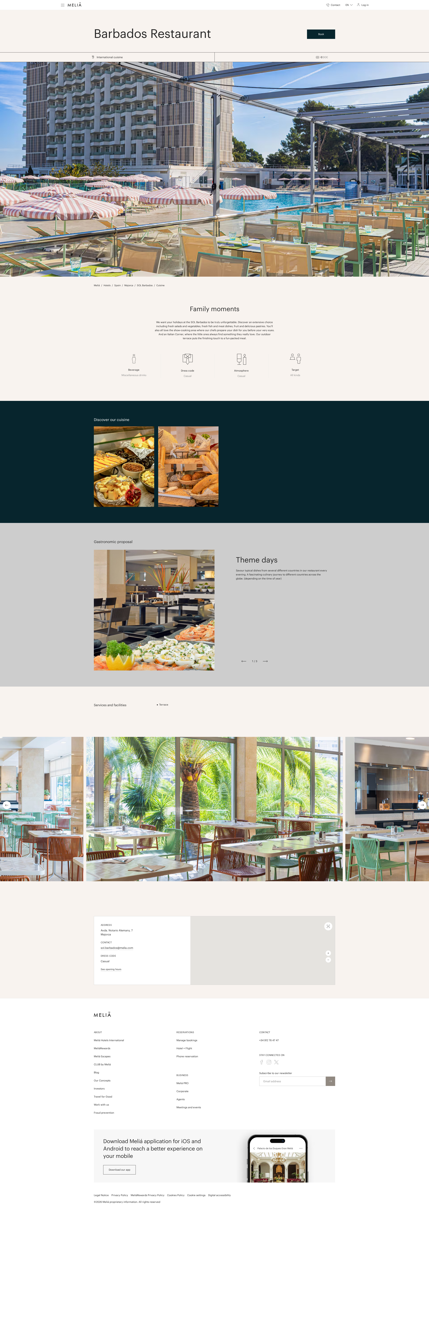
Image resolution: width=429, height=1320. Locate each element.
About (98, 1032)
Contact (264, 1032)
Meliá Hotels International (109, 1040)
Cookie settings (196, 1195)
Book (321, 34)
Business (182, 1075)
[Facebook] (261, 1062)
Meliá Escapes (102, 1056)
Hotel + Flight (184, 1048)
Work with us (101, 1104)
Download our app (119, 1169)
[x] (276, 1062)
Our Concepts (102, 1080)
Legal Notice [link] (101, 1195)
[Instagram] (269, 1062)
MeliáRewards (102, 1048)
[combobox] (349, 5)
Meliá (97, 285)
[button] (263, 948)
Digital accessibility (219, 1195)
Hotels (107, 285)
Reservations (185, 1032)
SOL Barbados (145, 285)
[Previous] (244, 661)
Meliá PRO (182, 1083)
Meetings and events (188, 1107)
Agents (180, 1099)
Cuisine (160, 285)
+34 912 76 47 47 (269, 1040)
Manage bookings (186, 1040)
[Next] (265, 661)
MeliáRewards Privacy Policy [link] (147, 1195)
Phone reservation (187, 1056)
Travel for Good (103, 1096)
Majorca (128, 285)
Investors (99, 1088)
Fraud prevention (104, 1112)
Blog (96, 1072)
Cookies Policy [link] (176, 1195)
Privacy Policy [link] (119, 1195)
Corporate (182, 1091)
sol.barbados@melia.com (117, 947)
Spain (117, 285)
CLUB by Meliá (102, 1064)
